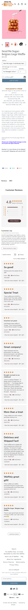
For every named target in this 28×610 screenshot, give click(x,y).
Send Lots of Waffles (12, 556)
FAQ (22, 556)
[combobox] (20, 258)
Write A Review (14, 221)
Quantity (21, 68)
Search (14, 549)
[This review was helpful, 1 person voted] (19, 465)
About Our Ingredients (14, 559)
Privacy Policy (14, 565)
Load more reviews (14, 534)
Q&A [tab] (10, 181)
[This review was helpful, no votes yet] (19, 281)
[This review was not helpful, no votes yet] (22, 281)
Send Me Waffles (12, 602)
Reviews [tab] (4, 181)
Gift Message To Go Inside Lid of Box (9, 67)
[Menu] (25, 4)
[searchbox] (7, 254)
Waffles (4, 60)
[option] (7, 44)
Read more (13, 392)
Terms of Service (8, 562)
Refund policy (20, 562)
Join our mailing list (14, 569)
